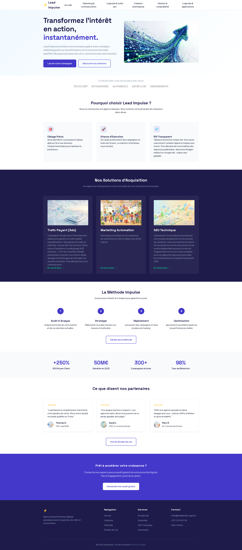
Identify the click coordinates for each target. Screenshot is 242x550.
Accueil (68, 5)
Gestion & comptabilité (162, 5)
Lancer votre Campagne (60, 63)
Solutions (108, 520)
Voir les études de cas (121, 441)
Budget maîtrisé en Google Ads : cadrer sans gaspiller (173, 152)
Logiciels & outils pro (115, 5)
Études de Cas (111, 529)
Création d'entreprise (138, 5)
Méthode (108, 525)
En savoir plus (56, 267)
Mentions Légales (138, 544)
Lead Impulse (51, 5)
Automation (143, 529)
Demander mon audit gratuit (121, 486)
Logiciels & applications (188, 5)
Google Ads (143, 515)
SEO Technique (145, 525)
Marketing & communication (88, 5)
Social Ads (142, 520)
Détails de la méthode (121, 339)
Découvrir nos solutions (94, 63)
